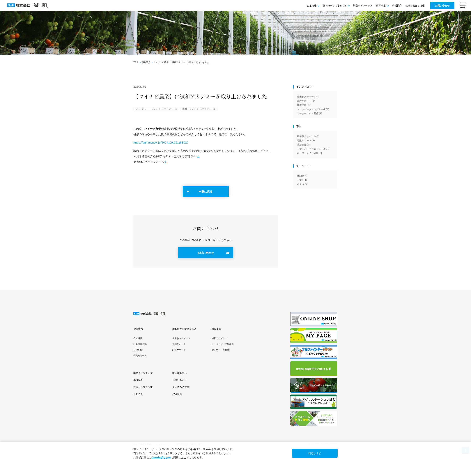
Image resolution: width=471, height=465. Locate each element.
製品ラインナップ (362, 5)
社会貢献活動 (140, 344)
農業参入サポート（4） (308, 96)
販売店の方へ (179, 373)
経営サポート (179, 349)
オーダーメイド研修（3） (309, 113)
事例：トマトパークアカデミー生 (198, 109)
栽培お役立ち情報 (414, 5)
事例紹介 (397, 5)
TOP (135, 62)
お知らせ (138, 394)
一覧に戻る (206, 191)
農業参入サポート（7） (308, 136)
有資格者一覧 (140, 355)
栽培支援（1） (303, 105)
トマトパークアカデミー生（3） (313, 109)
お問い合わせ (442, 5)
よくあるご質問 (180, 387)
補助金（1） (302, 175)
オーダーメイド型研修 (223, 344)
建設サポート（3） (306, 100)
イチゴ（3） (302, 184)
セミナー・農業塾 (220, 349)
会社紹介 (137, 349)
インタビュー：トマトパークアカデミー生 (156, 109)
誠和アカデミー (219, 338)
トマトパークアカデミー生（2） (313, 148)
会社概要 (137, 338)
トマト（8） (302, 179)
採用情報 (177, 394)
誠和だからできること (184, 328)
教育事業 (216, 328)
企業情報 (138, 328)
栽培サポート (179, 344)
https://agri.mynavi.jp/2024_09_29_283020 (160, 142)
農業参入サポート (181, 338)
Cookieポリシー (161, 457)
